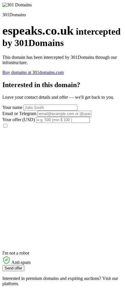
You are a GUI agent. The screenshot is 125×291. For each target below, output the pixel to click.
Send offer (13, 268)
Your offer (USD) (18, 119)
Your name (12, 107)
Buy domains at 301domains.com (33, 72)
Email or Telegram (19, 113)
